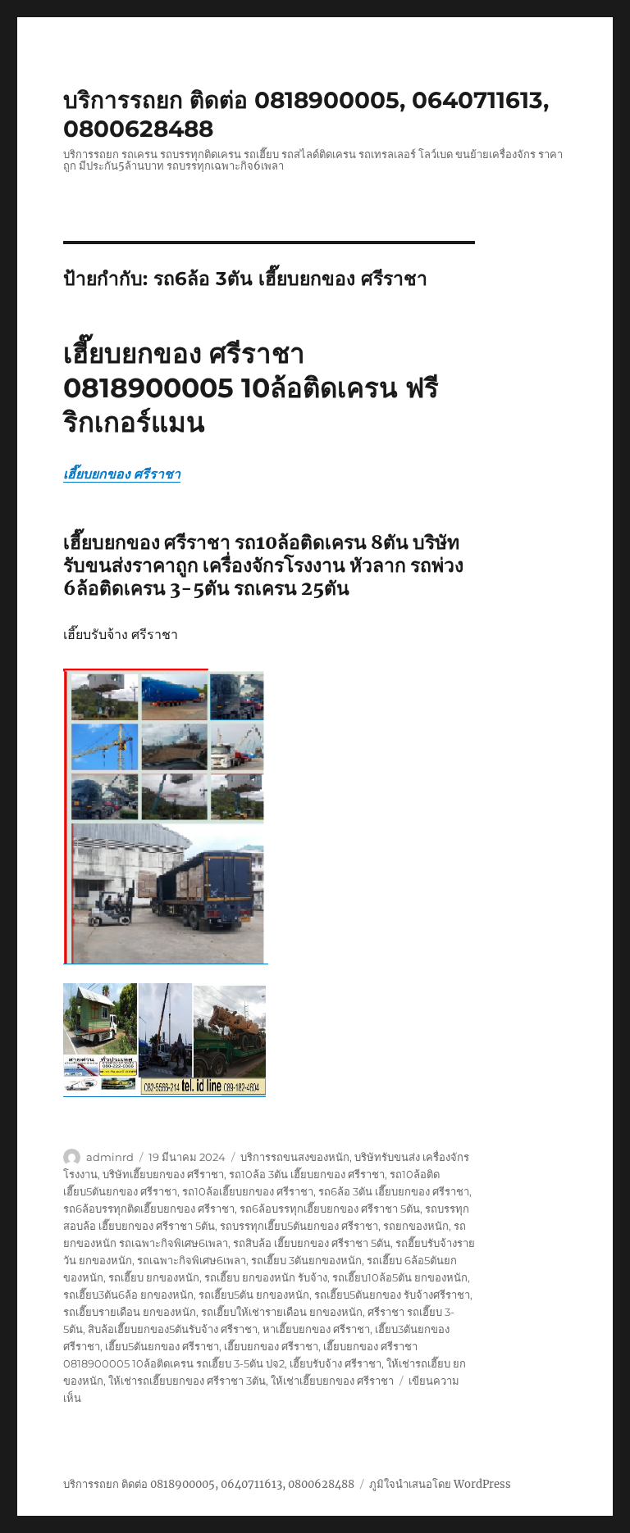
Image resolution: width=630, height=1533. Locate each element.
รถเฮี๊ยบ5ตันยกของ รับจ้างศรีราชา (392, 1294)
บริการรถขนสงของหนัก (294, 1156)
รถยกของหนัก (416, 1225)
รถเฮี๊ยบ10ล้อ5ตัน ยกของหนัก (400, 1277)
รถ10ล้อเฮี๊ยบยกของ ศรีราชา (247, 1191)
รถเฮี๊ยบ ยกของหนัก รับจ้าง (265, 1277)
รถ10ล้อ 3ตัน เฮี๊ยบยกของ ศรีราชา (307, 1174)
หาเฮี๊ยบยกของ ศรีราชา (316, 1329)
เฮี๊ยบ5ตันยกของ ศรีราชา (162, 1346)
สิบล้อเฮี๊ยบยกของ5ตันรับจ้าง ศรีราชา (173, 1329)
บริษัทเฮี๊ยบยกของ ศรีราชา (163, 1174)
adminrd (110, 1156)
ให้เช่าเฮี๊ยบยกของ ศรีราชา (332, 1380)
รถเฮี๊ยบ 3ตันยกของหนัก (306, 1260)
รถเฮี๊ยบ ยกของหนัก (153, 1277)
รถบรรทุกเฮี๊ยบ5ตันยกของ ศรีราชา (299, 1225)
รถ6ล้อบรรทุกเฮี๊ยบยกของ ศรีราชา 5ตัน (330, 1208)
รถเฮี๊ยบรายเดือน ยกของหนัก (129, 1311)
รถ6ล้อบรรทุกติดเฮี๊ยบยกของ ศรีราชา (149, 1208)
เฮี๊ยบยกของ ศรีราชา (121, 473)
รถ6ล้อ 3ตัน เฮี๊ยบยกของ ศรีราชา (393, 1191)
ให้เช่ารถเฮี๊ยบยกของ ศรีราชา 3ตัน (187, 1380)
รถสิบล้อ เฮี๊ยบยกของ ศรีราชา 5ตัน (311, 1243)
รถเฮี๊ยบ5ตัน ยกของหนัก (254, 1294)
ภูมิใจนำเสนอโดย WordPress (440, 1484)
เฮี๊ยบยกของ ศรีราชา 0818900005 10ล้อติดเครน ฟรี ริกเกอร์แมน (251, 387)
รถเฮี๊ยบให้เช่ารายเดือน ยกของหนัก (282, 1311)
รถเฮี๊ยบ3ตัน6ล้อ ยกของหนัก (128, 1294)
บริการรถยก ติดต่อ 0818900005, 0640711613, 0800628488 (208, 1484)
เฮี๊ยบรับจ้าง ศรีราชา (335, 1363)
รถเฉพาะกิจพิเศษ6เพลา (191, 1260)
